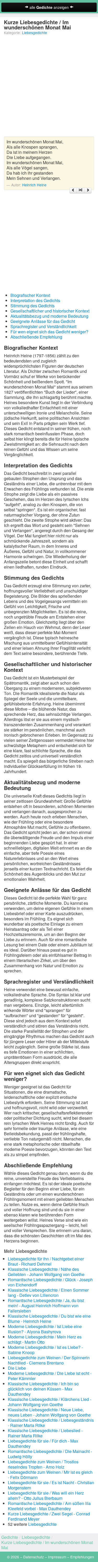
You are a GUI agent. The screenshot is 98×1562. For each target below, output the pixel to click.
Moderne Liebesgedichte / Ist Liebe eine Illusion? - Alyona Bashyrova (45, 1329)
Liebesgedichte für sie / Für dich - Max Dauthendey (43, 1443)
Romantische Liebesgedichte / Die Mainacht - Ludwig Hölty (50, 1453)
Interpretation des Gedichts (35, 300)
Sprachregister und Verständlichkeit (43, 326)
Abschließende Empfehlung (36, 337)
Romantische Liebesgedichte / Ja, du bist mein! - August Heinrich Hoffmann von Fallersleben (46, 1305)
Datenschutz (33, 1556)
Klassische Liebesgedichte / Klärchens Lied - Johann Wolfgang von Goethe (49, 1401)
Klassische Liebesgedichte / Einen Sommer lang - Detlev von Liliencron (48, 1292)
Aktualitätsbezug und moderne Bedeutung (49, 316)
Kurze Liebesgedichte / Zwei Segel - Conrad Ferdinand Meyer (49, 1516)
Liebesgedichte (34, 32)
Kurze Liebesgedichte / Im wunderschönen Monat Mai (47, 1545)
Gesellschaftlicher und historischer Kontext (49, 311)
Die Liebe (17, 1368)
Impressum (57, 1556)
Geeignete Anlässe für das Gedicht (42, 321)
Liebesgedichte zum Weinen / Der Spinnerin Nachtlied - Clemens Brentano (49, 1360)
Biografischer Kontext (30, 295)
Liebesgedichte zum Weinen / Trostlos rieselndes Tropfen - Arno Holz (43, 1464)
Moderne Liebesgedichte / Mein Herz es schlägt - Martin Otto (45, 1339)
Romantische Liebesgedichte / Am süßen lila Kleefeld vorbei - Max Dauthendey (49, 1506)
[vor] (87, 190)
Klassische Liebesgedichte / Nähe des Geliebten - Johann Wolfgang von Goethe (46, 1271)
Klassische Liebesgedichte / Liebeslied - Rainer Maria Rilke (45, 1433)
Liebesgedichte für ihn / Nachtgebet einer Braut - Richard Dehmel (46, 1261)
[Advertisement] (49, 88)
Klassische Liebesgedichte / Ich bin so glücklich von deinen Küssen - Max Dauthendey (43, 1389)
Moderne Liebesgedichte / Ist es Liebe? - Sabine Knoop (45, 1349)
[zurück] (73, 190)
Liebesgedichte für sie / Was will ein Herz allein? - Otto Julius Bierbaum (46, 1495)
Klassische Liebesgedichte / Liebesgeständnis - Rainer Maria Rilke (51, 1422)
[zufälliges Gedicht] (80, 190)
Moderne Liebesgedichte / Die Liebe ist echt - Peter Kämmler (49, 1375)
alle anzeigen (49, 7)
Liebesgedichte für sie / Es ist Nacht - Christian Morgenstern (51, 1485)
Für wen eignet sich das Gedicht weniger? (49, 332)
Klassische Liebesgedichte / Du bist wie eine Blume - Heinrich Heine (49, 1318)
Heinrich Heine (34, 184)
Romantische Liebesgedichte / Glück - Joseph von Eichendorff (50, 1282)
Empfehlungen (82, 1556)
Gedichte (9, 1537)
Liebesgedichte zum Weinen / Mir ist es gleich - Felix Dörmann (50, 1474)
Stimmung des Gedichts (32, 306)
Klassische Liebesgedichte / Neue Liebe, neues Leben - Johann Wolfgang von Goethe (49, 1412)
